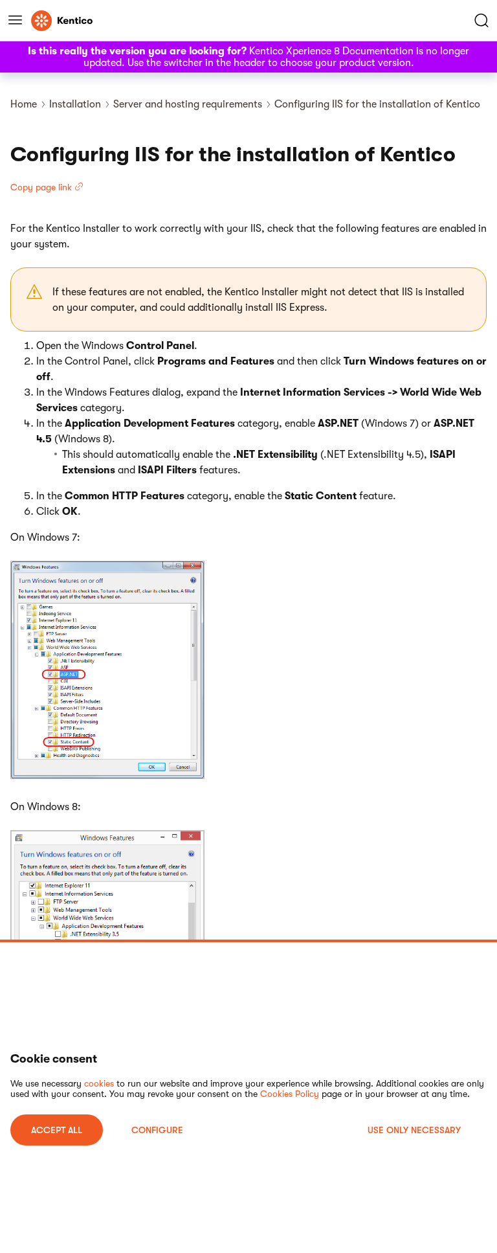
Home (23, 104)
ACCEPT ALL (56, 1130)
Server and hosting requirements (187, 104)
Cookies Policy (289, 1094)
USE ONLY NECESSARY (414, 1130)
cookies (99, 1083)
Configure (157, 1130)
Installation (75, 104)
